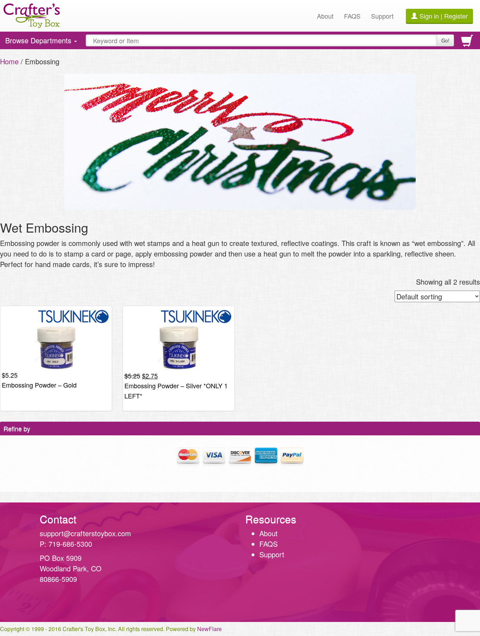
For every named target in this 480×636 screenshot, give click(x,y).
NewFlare (209, 629)
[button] (411, 562)
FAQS (352, 15)
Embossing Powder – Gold (39, 384)
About (325, 15)
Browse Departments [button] (39, 42)
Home (9, 61)
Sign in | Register (444, 15)
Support (382, 15)
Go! (445, 40)
